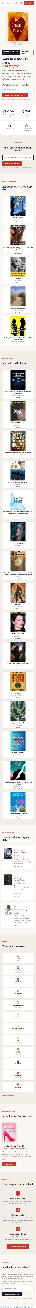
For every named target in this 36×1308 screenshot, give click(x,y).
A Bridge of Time (18, 217)
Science (18, 282)
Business (18, 579)
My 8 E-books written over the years (18, 663)
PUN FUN (18, 693)
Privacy (12, 1307)
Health (18, 818)
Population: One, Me (18, 723)
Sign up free (29, 3)
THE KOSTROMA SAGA (18, 423)
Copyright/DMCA (21, 1307)
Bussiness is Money (18, 752)
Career (18, 343)
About (2, 1307)
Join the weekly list (12, 1294)
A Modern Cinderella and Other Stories (14, 1148)
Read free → (18, 867)
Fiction (18, 221)
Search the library (12, 163)
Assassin (18, 604)
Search (15, 3)
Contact (30, 1307)
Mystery (18, 547)
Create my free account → (15, 95)
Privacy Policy (28, 1298)
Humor (18, 697)
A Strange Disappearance (20, 880)
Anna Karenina (20, 853)
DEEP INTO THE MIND (18, 543)
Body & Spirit (18, 312)
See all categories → (9, 1095)
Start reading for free (18, 1247)
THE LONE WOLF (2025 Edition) (18, 482)
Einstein (18, 278)
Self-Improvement (18, 457)
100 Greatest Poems (18, 43)
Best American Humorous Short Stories (20, 911)
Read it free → (9, 1164)
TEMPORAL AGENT (18, 634)
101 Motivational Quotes (18, 308)
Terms (7, 1307)
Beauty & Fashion (18, 253)
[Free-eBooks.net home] (7, 3)
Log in (21, 3)
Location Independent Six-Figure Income (18, 452)
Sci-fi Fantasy (18, 638)
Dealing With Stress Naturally (18, 813)
